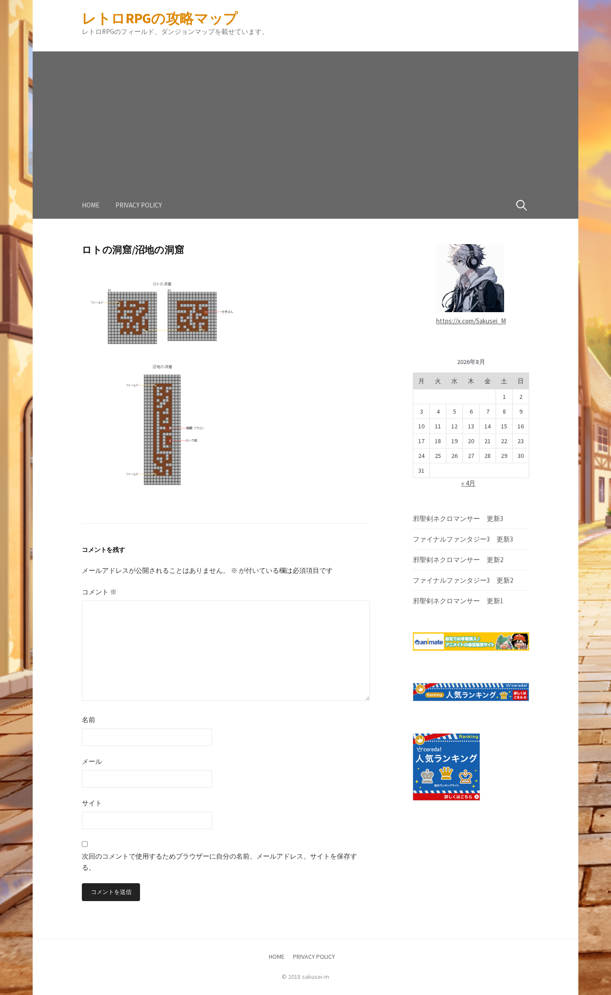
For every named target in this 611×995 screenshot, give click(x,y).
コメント (99, 592)
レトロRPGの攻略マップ (160, 18)
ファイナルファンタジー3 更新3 (463, 539)
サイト (92, 803)
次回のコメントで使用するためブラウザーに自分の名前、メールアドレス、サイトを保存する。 (219, 862)
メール (92, 761)
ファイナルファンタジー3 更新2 (463, 580)
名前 (88, 720)
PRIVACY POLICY (138, 205)
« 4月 (468, 483)
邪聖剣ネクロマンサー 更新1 (458, 601)
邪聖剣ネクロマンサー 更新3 (458, 518)
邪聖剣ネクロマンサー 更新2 (458, 559)
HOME (90, 205)
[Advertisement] (305, 114)
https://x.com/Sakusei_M (471, 321)
